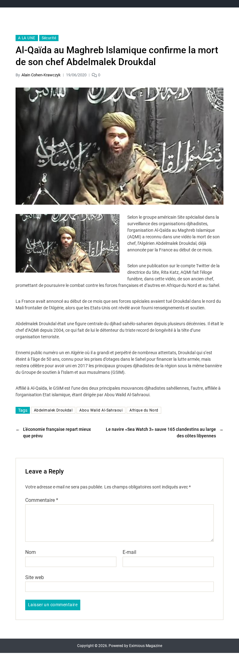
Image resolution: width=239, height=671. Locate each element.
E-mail (129, 552)
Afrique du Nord (143, 410)
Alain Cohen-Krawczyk (41, 75)
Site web (34, 577)
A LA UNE (26, 38)
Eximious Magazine (145, 646)
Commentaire (41, 500)
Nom (30, 552)
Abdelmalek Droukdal (53, 410)
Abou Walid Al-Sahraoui (101, 410)
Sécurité (49, 38)
